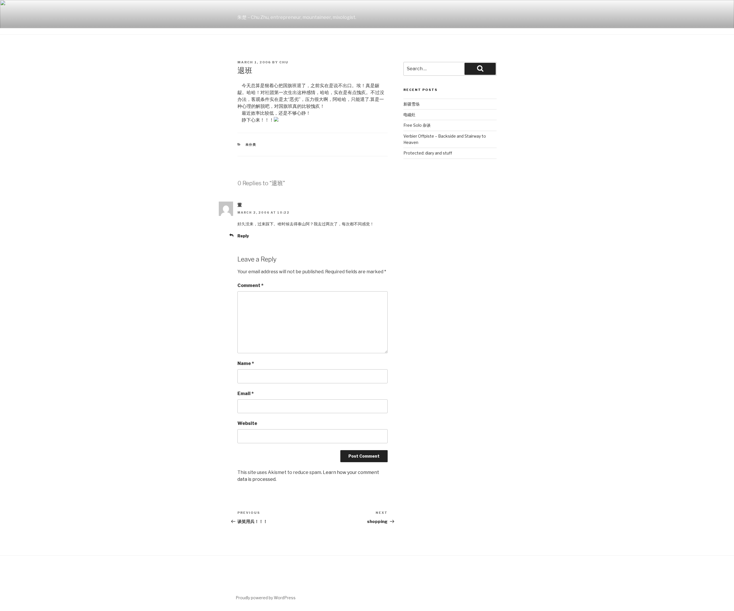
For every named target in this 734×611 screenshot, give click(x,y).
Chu (283, 62)
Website (247, 423)
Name (245, 363)
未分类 (251, 144)
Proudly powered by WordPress (266, 597)
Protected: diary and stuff (427, 153)
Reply (243, 235)
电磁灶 (409, 114)
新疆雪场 (411, 103)
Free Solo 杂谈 (417, 125)
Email (245, 393)
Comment (250, 285)
